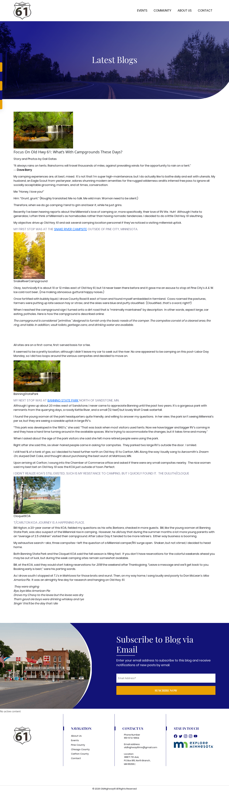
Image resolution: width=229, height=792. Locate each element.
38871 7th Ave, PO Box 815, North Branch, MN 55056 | (137, 761)
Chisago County (80, 749)
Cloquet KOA (67, 554)
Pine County (78, 744)
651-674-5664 (131, 737)
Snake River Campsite (70, 229)
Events (142, 10)
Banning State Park (63, 400)
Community (162, 10)
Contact (205, 10)
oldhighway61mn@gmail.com (140, 747)
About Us (185, 10)
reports (55, 212)
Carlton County (80, 753)
